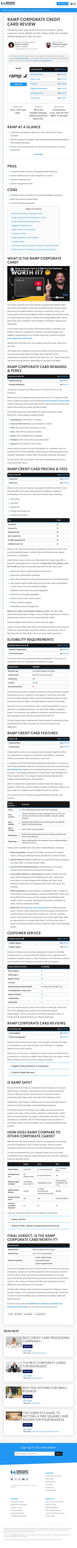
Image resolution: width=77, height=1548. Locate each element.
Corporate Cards (36, 1378)
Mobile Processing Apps (19, 1504)
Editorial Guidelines (51, 1507)
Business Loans (50, 1482)
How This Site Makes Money (54, 1513)
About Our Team (50, 1504)
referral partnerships (21, 58)
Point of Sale (35, 1403)
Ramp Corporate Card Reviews (24, 237)
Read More (27, 1346)
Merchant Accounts (17, 1502)
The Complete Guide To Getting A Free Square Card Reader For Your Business (45, 1416)
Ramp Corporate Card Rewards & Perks (28, 217)
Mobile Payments (53, 1431)
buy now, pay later (37, 908)
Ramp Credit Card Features (23, 229)
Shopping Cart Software (18, 1516)
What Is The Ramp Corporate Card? (27, 213)
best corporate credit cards (19, 338)
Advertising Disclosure (16, 1535)
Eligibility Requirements (21, 225)
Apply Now (18, 84)
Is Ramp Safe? (17, 241)
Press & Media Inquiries (53, 1510)
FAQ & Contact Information (54, 1502)
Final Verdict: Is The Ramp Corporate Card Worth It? (33, 249)
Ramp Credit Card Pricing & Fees (25, 221)
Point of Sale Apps (17, 1510)
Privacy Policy (50, 1516)
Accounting (49, 1484)
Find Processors (62, 3)
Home (4, 10)
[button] (38, 1066)
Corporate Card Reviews (16, 10)
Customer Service (19, 233)
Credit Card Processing (39, 1353)
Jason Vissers (21, 44)
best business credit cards (57, 401)
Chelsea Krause (59, 44)
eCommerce (49, 1487)
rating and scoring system (42, 60)
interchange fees (15, 769)
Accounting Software (17, 1513)
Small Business (50, 1490)
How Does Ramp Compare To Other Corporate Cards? (35, 245)
